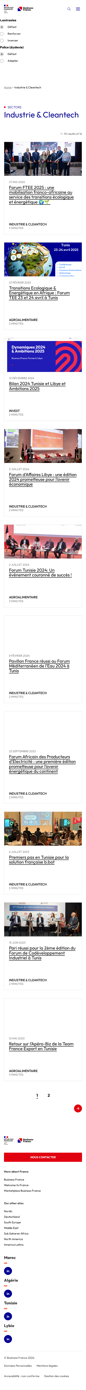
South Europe (12, 1222)
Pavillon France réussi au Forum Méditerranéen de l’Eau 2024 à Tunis (39, 665)
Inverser (13, 40)
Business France (14, 1179)
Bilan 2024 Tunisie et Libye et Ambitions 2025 (37, 386)
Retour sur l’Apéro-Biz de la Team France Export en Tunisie (41, 1046)
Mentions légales (47, 1366)
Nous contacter (43, 1157)
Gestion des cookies (56, 1376)
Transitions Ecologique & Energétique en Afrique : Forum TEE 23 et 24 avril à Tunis (39, 292)
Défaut (12, 27)
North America (13, 1239)
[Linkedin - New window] (8, 1271)
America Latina (13, 1244)
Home (8, 87)
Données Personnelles (18, 1366)
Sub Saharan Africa (16, 1233)
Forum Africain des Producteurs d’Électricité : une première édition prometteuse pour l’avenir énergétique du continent (42, 764)
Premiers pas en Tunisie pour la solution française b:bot (39, 859)
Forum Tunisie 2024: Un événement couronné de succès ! (40, 572)
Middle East (11, 1228)
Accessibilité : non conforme (21, 1376)
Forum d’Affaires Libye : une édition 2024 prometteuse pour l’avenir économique (43, 479)
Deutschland (12, 1217)
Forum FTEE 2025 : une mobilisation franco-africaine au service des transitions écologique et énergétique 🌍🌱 (41, 195)
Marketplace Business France (22, 1190)
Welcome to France (16, 1185)
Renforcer (14, 33)
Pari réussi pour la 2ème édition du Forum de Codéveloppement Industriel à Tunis (42, 952)
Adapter (13, 61)
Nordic (8, 1211)
